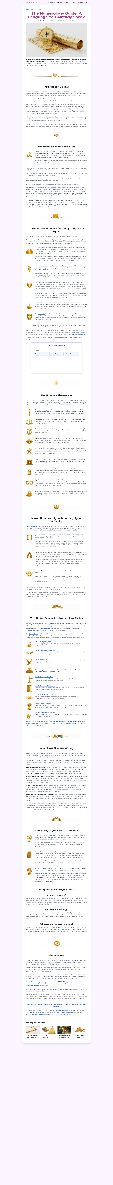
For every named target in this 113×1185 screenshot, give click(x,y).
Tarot (36, 852)
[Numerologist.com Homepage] (32, 2)
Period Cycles (30, 723)
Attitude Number (45, 1014)
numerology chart (62, 1010)
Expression (41, 266)
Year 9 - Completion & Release (45, 712)
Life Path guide (70, 962)
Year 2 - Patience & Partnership (45, 650)
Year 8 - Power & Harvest (43, 703)
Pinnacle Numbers (47, 628)
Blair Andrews (44, 20)
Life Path (41, 247)
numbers (53, 989)
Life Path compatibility (33, 1012)
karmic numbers (66, 1012)
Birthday (40, 303)
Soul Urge (41, 282)
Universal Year (71, 723)
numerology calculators (77, 334)
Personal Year (33, 634)
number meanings (66, 404)
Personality (41, 314)
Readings (80, 2)
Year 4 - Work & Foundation (44, 668)
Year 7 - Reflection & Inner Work (45, 695)
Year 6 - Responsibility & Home (45, 686)
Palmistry (38, 873)
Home (27, 9)
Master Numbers (31, 526)
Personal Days (71, 721)
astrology (52, 835)
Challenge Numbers (32, 630)
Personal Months (58, 721)
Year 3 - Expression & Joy (43, 659)
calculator (44, 964)
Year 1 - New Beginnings (43, 641)
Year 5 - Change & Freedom (44, 677)
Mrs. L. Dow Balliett (55, 189)
